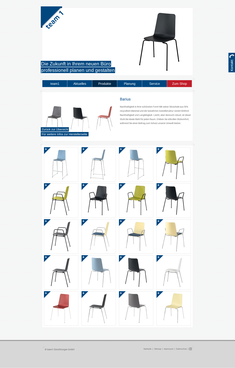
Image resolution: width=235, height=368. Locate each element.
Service (154, 83)
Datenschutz (181, 349)
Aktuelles (79, 83)
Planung (129, 83)
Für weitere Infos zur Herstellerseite (64, 134)
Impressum (168, 349)
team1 (54, 83)
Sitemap (157, 349)
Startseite (147, 349)
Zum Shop (179, 83)
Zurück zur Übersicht (55, 129)
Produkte (104, 83)
